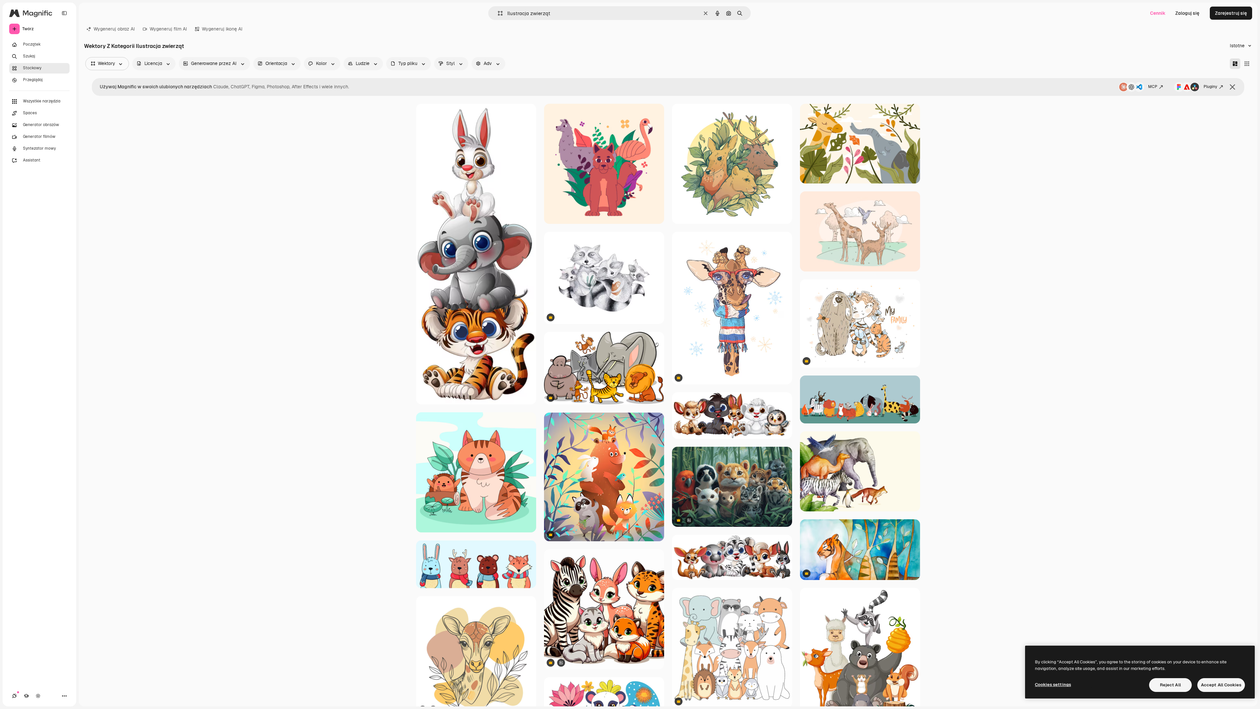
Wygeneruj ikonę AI (222, 29)
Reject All (1170, 685)
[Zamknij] (1232, 87)
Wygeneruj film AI (168, 29)
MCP (1152, 86)
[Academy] (26, 696)
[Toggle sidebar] (64, 13)
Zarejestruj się (1231, 13)
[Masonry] (1235, 63)
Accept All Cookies (1221, 685)
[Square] (1247, 63)
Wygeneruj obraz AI (114, 29)
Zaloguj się (1187, 13)
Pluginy (1210, 86)
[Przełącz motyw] (38, 696)
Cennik (1158, 13)
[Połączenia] (14, 696)
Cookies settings (1053, 684)
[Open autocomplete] (498, 13)
